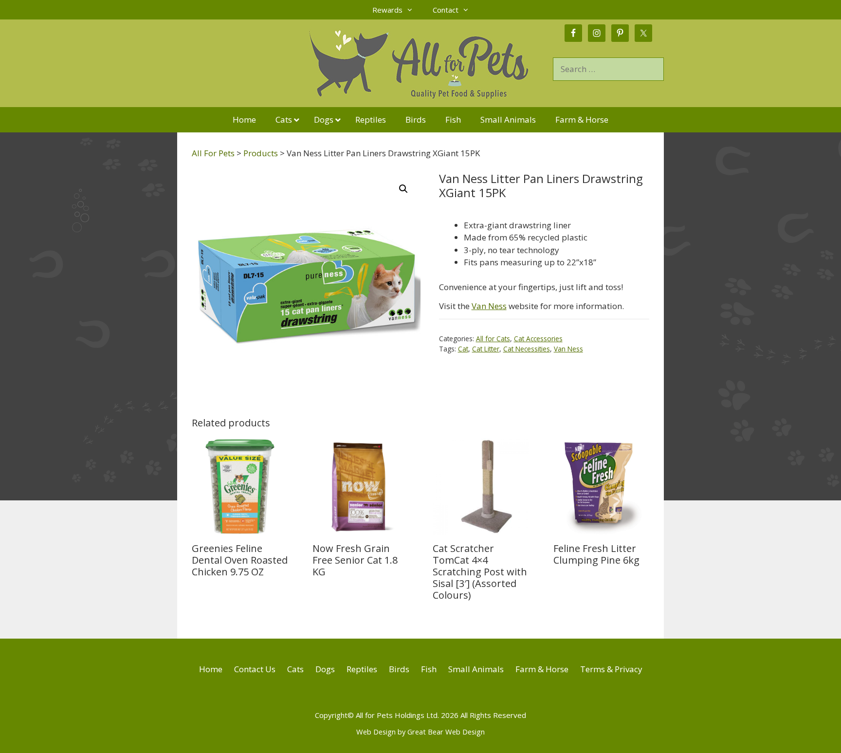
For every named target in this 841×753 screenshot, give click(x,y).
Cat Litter (485, 348)
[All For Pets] (365, 62)
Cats (295, 669)
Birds (399, 669)
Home (210, 669)
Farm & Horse (541, 669)
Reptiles (362, 669)
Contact (445, 10)
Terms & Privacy (611, 669)
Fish (429, 669)
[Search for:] (608, 68)
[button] (403, 189)
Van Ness (489, 306)
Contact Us (254, 669)
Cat (463, 348)
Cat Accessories (538, 338)
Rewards (387, 10)
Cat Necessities (526, 348)
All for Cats (493, 338)
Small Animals (476, 669)
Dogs (325, 669)
